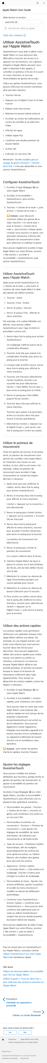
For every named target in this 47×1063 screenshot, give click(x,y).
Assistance (12, 1039)
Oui (10, 1032)
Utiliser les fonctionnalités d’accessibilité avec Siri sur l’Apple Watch (23, 973)
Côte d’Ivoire (6, 1051)
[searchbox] (23, 28)
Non (25, 1032)
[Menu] (44, 3)
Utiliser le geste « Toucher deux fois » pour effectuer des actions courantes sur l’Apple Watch (23, 982)
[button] (37, 3)
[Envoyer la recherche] (5, 28)
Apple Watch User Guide (16, 10)
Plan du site (24, 1058)
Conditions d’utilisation (10, 1058)
